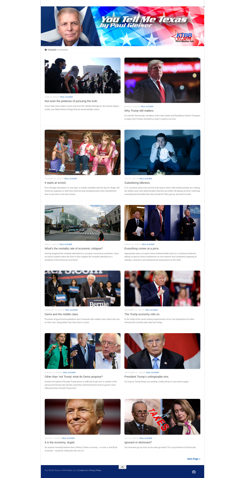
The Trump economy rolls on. (142, 314)
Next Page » (193, 459)
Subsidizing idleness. (137, 182)
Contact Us (57, 3)
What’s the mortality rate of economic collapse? (74, 248)
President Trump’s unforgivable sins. (146, 376)
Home (45, 3)
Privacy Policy (95, 470)
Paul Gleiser (66, 97)
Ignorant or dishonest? (138, 442)
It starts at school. (55, 182)
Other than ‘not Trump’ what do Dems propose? (74, 376)
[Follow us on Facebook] (194, 472)
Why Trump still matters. (139, 110)
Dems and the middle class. (62, 314)
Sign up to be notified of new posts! (81, 3)
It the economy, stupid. (60, 442)
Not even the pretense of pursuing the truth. (71, 101)
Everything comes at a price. (141, 248)
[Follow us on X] (198, 472)
